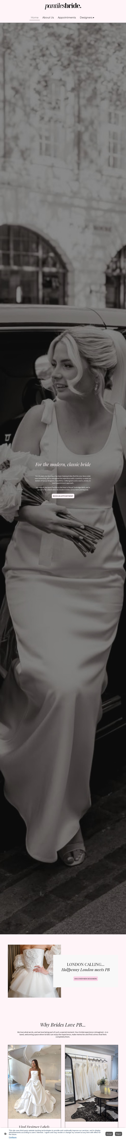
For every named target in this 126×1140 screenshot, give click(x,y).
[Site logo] (63, 6)
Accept (109, 1134)
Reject (118, 1134)
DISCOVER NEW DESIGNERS (85, 979)
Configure (12, 1137)
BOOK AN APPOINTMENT (63, 496)
